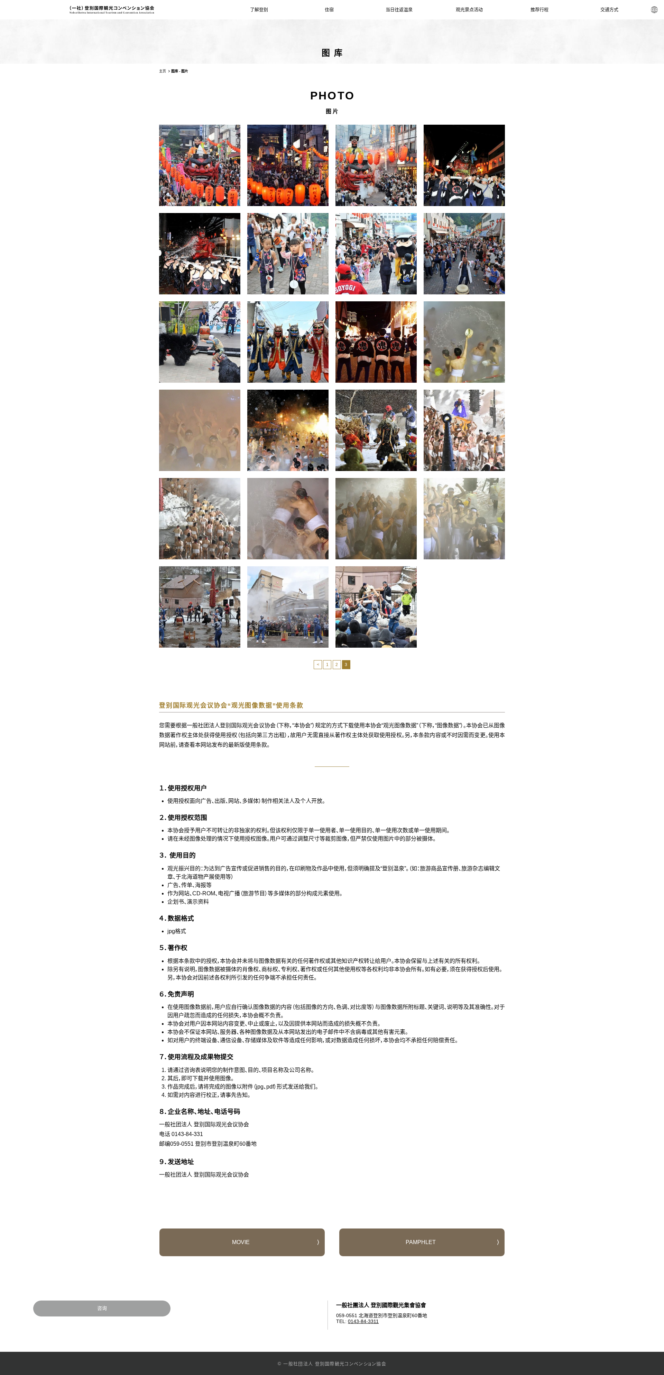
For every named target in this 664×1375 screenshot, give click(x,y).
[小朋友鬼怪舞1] (288, 253)
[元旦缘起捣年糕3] (376, 607)
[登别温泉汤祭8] (376, 518)
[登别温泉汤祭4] (376, 430)
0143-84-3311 (363, 1321)
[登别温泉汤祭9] (464, 518)
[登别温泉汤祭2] (199, 430)
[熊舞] (199, 342)
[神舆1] (464, 165)
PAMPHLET (421, 1242)
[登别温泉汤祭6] (199, 518)
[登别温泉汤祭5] (464, 430)
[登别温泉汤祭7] (288, 518)
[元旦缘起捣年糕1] (199, 607)
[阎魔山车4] (376, 165)
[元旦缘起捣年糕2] (288, 607)
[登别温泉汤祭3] (288, 430)
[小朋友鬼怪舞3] (464, 253)
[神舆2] (199, 253)
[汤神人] (288, 342)
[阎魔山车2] (199, 165)
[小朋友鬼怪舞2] (376, 253)
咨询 (102, 1308)
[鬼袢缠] (376, 342)
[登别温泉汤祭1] (464, 342)
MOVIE (241, 1242)
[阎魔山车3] (288, 165)
